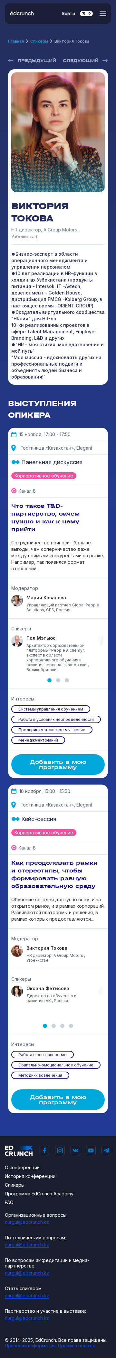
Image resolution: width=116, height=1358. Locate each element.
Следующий (80, 60)
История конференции (30, 1176)
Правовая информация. (31, 1345)
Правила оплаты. (77, 1345)
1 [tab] (49, 680)
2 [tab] (58, 680)
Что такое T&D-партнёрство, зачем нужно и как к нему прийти (45, 517)
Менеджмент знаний (38, 740)
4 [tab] (71, 1026)
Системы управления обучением (50, 709)
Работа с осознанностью (42, 1054)
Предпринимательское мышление (51, 729)
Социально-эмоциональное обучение (55, 1065)
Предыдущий (37, 60)
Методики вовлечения (40, 1075)
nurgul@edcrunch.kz (27, 1222)
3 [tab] (67, 680)
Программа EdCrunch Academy (39, 1193)
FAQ (9, 1202)
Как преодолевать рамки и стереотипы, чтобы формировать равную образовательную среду (54, 874)
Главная (16, 41)
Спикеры (39, 41)
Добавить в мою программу (58, 764)
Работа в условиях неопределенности (56, 719)
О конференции (22, 1167)
